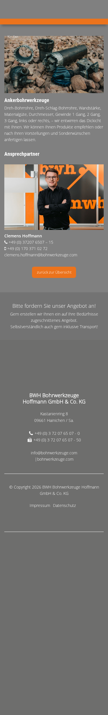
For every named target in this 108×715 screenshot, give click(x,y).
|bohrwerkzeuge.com (54, 459)
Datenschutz (64, 505)
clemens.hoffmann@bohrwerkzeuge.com (40, 254)
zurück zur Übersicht (54, 272)
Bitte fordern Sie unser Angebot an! (54, 305)
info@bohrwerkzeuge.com (54, 452)
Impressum (40, 505)
